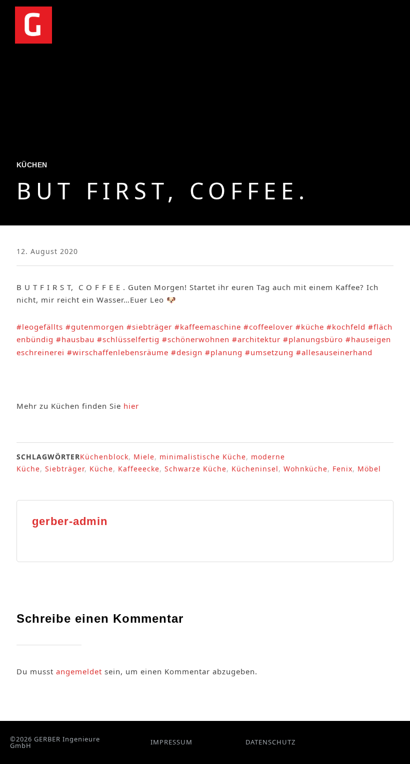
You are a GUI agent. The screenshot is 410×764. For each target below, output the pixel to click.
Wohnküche (306, 468)
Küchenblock (104, 456)
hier (131, 406)
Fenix (342, 468)
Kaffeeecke (139, 468)
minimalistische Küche (203, 456)
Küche (101, 468)
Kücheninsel (255, 468)
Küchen (32, 165)
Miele (144, 456)
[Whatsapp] (365, 742)
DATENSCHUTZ (271, 741)
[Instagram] (353, 742)
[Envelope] (377, 742)
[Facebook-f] (341, 742)
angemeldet (79, 671)
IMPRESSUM (171, 741)
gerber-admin (70, 521)
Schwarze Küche (195, 468)
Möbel (369, 468)
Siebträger (64, 468)
